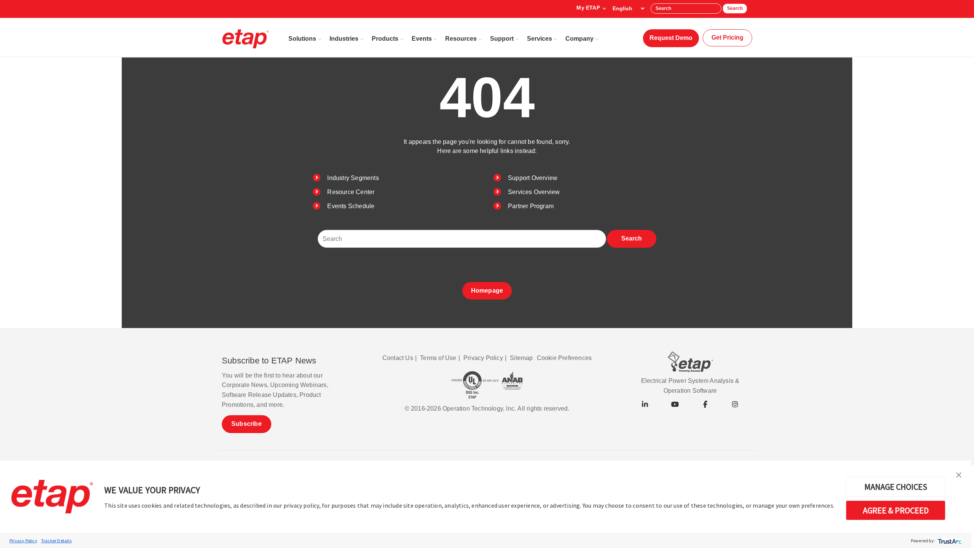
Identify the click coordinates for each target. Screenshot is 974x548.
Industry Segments (353, 178)
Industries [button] (343, 38)
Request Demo (670, 38)
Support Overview (532, 178)
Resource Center (350, 192)
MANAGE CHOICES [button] (895, 486)
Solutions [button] (302, 38)
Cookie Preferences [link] (564, 358)
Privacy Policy (23, 540)
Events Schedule (350, 206)
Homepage (487, 290)
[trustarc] (949, 540)
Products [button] (385, 38)
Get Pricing (727, 37)
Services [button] (539, 38)
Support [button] (502, 38)
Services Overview (534, 192)
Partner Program (531, 206)
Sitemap (521, 358)
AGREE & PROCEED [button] (896, 510)
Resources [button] (461, 38)
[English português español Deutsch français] (628, 8)
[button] (958, 474)
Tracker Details (56, 540)
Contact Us (397, 358)
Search (735, 8)
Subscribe (246, 424)
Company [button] (579, 38)
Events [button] (422, 38)
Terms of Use (438, 358)
